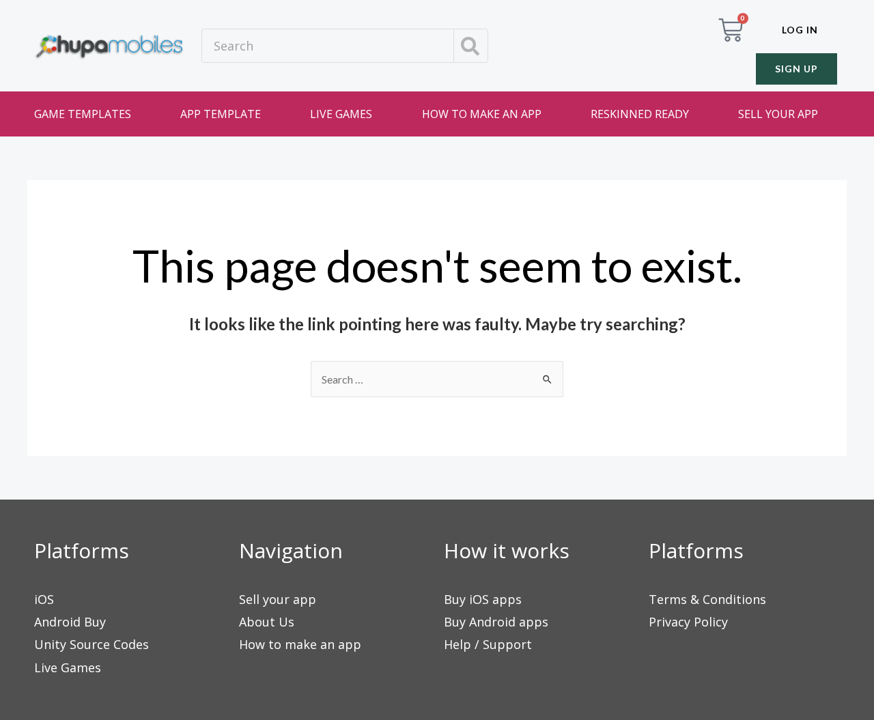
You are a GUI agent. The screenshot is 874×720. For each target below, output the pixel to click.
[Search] (470, 45)
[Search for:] (437, 379)
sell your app (778, 113)
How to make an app (481, 113)
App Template (220, 113)
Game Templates (82, 113)
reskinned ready (640, 113)
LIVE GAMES (341, 113)
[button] (800, 30)
